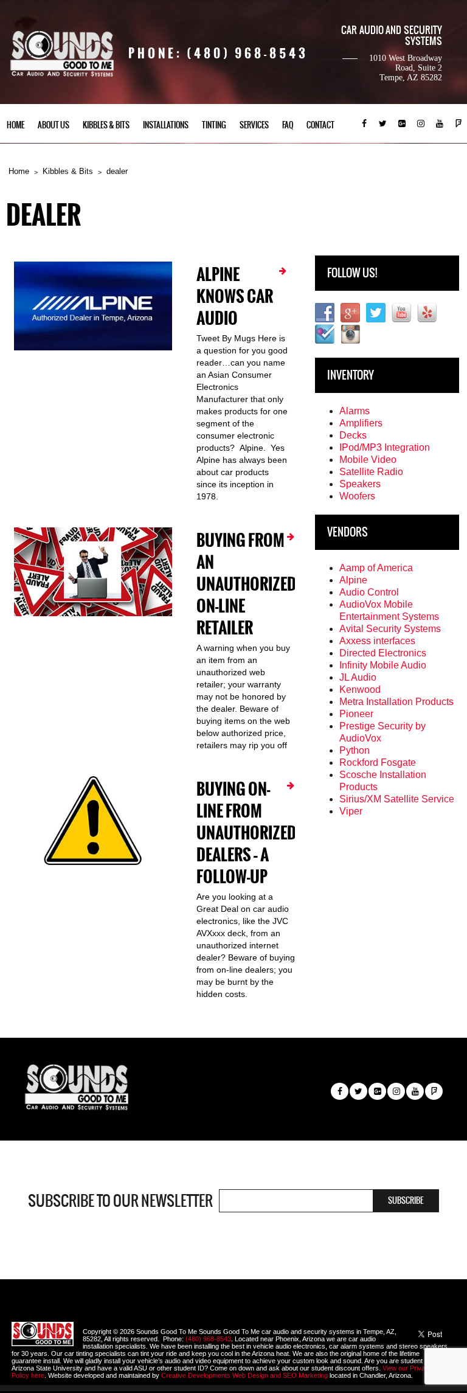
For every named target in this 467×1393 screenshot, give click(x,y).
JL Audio (357, 677)
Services (254, 125)
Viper (350, 811)
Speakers (360, 484)
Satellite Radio (371, 472)
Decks (353, 435)
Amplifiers (360, 423)
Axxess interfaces (377, 641)
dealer (117, 171)
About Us (53, 125)
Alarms (354, 411)
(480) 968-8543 (208, 1339)
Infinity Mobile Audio (382, 665)
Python (354, 750)
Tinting (214, 125)
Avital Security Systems (390, 629)
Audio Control (369, 592)
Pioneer (356, 714)
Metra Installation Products (396, 701)
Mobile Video (367, 459)
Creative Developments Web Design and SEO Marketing (245, 1375)
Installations (166, 125)
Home (15, 125)
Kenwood (360, 689)
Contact (320, 125)
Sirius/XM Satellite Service (396, 799)
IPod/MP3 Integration (384, 447)
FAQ (287, 125)
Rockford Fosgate (377, 762)
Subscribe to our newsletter (120, 1200)
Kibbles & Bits (106, 125)
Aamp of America (376, 568)
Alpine (353, 580)
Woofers (357, 496)
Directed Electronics (382, 653)
